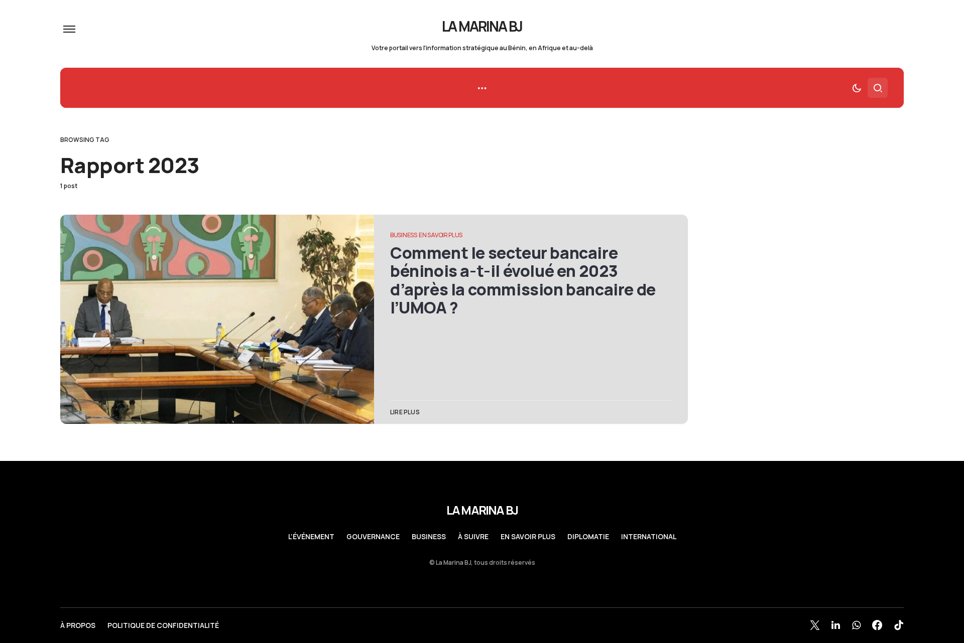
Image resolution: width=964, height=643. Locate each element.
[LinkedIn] (835, 625)
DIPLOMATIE (588, 536)
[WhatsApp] (856, 625)
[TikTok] (899, 625)
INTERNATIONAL (648, 536)
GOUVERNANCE (373, 536)
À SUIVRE (473, 536)
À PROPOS (77, 625)
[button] (69, 29)
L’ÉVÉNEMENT (311, 536)
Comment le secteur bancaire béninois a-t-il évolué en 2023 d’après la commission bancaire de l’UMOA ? (523, 280)
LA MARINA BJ (482, 26)
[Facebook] (877, 625)
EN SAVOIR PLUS (440, 235)
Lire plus (405, 412)
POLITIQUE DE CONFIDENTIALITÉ (163, 625)
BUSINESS (403, 235)
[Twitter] (815, 625)
